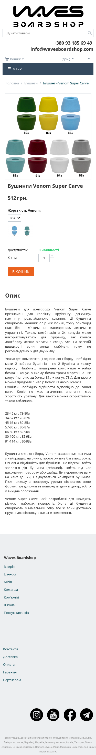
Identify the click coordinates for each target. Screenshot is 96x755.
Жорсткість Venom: (24, 210)
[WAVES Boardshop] (48, 15)
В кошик (20, 271)
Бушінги (31, 83)
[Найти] (89, 33)
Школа (9, 605)
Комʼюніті (11, 597)
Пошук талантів (16, 612)
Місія (8, 582)
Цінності (10, 574)
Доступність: (18, 250)
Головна (12, 83)
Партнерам (12, 680)
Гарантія (10, 672)
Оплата (9, 664)
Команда (11, 589)
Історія (9, 566)
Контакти (10, 649)
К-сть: (12, 257)
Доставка (10, 656)
